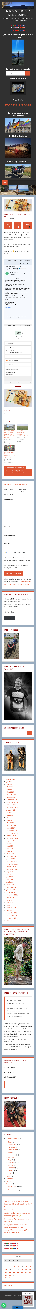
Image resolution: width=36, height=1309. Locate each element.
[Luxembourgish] (24, 27)
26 (22, 1272)
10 (14, 1266)
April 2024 (9, 851)
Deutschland (12, 1145)
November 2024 (12, 833)
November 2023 (12, 864)
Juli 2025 (9, 813)
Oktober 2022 (11, 897)
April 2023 (9, 882)
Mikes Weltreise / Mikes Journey (18, 13)
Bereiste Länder (11, 1139)
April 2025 (9, 820)
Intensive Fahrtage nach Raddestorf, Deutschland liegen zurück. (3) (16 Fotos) (9, 434)
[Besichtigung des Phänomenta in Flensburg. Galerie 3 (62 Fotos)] (9, 448)
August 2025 (10, 810)
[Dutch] (22, 25)
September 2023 (12, 869)
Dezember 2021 (12, 913)
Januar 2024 (10, 859)
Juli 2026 (9, 782)
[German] (13, 27)
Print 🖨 (9, 225)
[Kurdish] (20, 27)
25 (18, 1272)
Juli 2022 (9, 900)
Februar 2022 (11, 908)
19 (22, 1269)
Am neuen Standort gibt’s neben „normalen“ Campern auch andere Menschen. (15, 473)
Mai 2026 (9, 787)
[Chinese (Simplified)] (15, 25)
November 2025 (12, 802)
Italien (10, 1152)
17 (14, 1269)
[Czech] (18, 25)
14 (30, 1266)
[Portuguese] (15, 30)
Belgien (10, 1142)
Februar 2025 (11, 825)
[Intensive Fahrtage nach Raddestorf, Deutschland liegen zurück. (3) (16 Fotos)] (9, 427)
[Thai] (22, 30)
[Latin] (22, 27)
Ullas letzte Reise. (10, 1210)
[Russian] (17, 30)
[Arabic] (13, 25)
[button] (16, 84)
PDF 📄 (18, 225)
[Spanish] (18, 30)
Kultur (8, 1176)
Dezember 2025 (12, 800)
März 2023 (10, 885)
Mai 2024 (9, 849)
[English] (24, 25)
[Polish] (13, 30)
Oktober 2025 (11, 805)
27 (26, 1272)
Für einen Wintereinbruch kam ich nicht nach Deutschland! (22, 433)
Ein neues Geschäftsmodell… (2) (15, 468)
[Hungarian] (17, 27)
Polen (10, 1160)
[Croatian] (17, 25)
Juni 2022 (9, 903)
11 (18, 1266)
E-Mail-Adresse (10, 535)
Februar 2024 (11, 856)
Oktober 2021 (11, 918)
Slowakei (11, 1165)
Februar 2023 (11, 887)
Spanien (10, 1170)
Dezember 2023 (12, 861)
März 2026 (10, 792)
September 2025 (12, 807)
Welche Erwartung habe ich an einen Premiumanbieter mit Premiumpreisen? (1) (18, 1204)
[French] (11, 27)
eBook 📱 (28, 225)
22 (6, 1272)
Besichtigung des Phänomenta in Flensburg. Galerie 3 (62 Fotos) (9, 454)
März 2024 (10, 854)
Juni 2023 (9, 877)
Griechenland (12, 1150)
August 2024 (10, 841)
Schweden (11, 1163)
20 (26, 1269)
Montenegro (12, 1157)
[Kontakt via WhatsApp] (3, 1305)
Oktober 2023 (11, 867)
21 (30, 1269)
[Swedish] (20, 30)
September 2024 (12, 838)
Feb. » (10, 1278)
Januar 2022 (10, 910)
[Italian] (18, 27)
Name (7, 527)
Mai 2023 (9, 879)
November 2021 (12, 915)
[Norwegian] (11, 30)
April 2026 (9, 789)
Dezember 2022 (12, 892)
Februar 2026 (11, 794)
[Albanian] (11, 25)
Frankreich (11, 1147)
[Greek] (15, 27)
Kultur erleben (13, 1190)
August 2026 (10, 779)
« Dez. (5, 1278)
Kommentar (9, 499)
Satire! (8, 1181)
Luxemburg (12, 1155)
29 (6, 1275)
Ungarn (10, 1173)
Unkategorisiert (11, 1186)
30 (10, 1275)
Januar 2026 (10, 797)
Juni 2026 (9, 784)
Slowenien (11, 1168)
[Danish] (20, 25)
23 (10, 1272)
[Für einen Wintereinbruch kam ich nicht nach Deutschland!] (22, 427)
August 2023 (10, 872)
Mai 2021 (9, 921)
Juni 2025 (9, 815)
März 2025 (10, 823)
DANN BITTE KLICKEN (18, 104)
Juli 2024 (9, 843)
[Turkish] (24, 30)
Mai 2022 (9, 905)
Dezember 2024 (12, 831)
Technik (9, 1184)
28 (30, 1272)
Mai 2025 (9, 818)
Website (7, 544)
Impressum (8, 1285)
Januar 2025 (10, 828)
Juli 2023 (9, 874)
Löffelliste (9, 1179)
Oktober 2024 (11, 836)
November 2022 (12, 895)
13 (26, 1266)
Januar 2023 (10, 890)
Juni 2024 (9, 846)
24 (14, 1272)
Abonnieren (10, 618)
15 (6, 1269)
